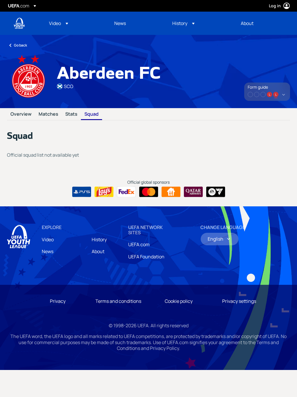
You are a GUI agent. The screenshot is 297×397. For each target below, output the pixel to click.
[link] (120, 23)
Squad (91, 114)
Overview (21, 114)
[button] (58, 23)
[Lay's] (104, 192)
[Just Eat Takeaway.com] (171, 192)
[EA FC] (215, 192)
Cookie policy (179, 301)
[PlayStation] (81, 192)
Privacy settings (239, 301)
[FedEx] (126, 192)
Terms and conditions (118, 301)
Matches (48, 114)
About (98, 251)
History (99, 239)
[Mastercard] (148, 192)
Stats (71, 114)
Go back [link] (20, 45)
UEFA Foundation (146, 256)
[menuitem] (74, 23)
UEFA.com (139, 244)
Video (48, 239)
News (47, 251)
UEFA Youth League (19, 23)
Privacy (58, 301)
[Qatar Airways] (193, 192)
